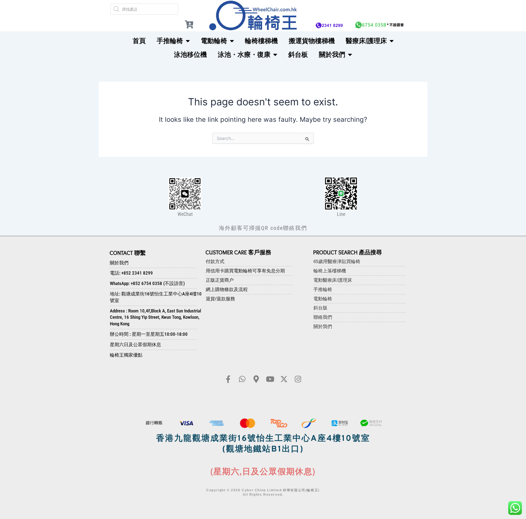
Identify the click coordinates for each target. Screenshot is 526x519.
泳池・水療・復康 (244, 54)
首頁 (139, 41)
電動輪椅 (214, 41)
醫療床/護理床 (366, 41)
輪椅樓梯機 (261, 41)
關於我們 (332, 54)
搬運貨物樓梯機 (312, 41)
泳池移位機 (190, 54)
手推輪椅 (170, 41)
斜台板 (298, 54)
